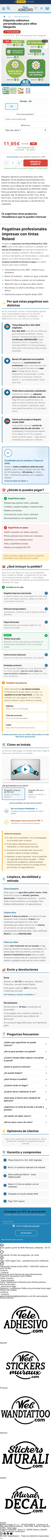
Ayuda (45, 1296)
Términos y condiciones (10, 1288)
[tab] (6, 90)
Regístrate (26, 1233)
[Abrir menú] (5, 9)
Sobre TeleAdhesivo (9, 1282)
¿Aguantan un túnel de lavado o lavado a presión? (24, 1108)
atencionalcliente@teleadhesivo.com (16, 1296)
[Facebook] (5, 1534)
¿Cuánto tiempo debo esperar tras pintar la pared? (24, 1059)
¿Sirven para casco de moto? (18, 1122)
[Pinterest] (8, 1534)
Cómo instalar (26, 1276)
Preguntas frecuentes (9, 1276)
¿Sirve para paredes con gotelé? (20, 1051)
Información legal (8, 1286)
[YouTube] (11, 1534)
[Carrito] (47, 8)
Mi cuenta (37, 1296)
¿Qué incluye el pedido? (15, 1079)
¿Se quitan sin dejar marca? (17, 1116)
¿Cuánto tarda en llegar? (16, 1085)
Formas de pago (22, 1274)
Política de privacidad (31, 1288)
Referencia (25, 125)
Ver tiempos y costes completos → (20, 994)
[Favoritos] (36, 8)
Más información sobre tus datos (12, 1239)
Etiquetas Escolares (21, 17)
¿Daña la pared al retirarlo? (17, 1066)
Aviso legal (46, 1288)
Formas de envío (7, 1274)
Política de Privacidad (31, 1226)
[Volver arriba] (1, 1539)
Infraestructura (24, 1282)
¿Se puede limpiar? (13, 1073)
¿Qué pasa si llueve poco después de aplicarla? (22, 1099)
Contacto (5, 1294)
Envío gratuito (12, 157)
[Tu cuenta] (41, 8)
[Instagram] (1, 1534)
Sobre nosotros (7, 1280)
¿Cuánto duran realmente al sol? (20, 1091)
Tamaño (25, 101)
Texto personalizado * (25, 114)
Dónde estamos (39, 1282)
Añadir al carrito (35, 162)
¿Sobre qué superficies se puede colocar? (20, 1044)
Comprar (5, 1273)
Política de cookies (8, 1290)
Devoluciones (36, 1274)
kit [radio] (11, 106)
